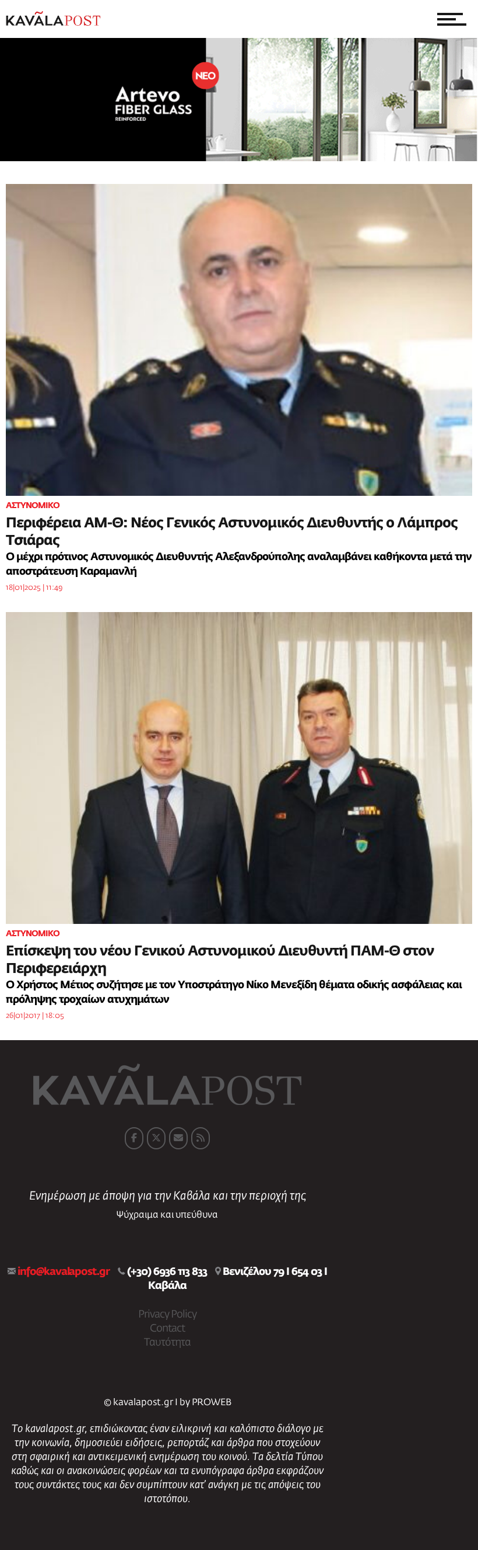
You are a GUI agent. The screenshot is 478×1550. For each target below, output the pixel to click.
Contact (167, 1328)
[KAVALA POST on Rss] (200, 1138)
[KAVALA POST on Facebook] (134, 1138)
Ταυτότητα (167, 1342)
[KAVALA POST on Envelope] (178, 1138)
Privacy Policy (167, 1314)
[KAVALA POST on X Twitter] (156, 1138)
